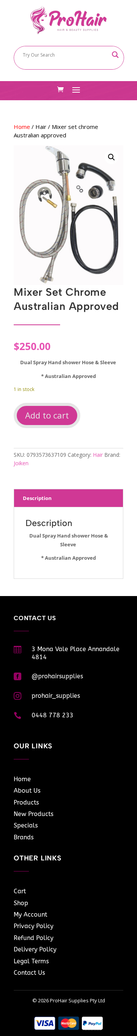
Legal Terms (31, 961)
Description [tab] (37, 498)
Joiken (21, 463)
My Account (30, 914)
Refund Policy (33, 938)
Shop (21, 903)
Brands (23, 837)
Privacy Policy (33, 926)
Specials (26, 825)
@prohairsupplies (57, 676)
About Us (27, 790)
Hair (40, 126)
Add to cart (47, 415)
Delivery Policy (35, 949)
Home (22, 126)
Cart (20, 891)
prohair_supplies (56, 695)
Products (26, 802)
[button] (111, 157)
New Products (33, 814)
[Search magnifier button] (115, 54)
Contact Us (29, 972)
